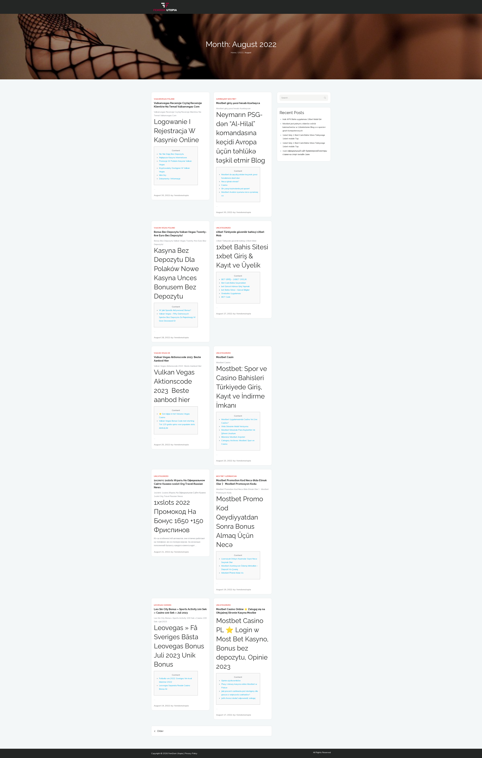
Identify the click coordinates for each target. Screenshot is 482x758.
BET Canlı (225, 297)
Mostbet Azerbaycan (226, 476)
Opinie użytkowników (231, 680)
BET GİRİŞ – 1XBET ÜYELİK (234, 279)
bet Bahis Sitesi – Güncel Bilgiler (235, 290)
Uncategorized (223, 228)
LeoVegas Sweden (162, 605)
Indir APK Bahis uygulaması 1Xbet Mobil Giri (302, 119)
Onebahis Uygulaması (231, 293)
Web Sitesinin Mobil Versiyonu (234, 426)
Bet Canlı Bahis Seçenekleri (233, 283)
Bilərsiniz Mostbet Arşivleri (233, 437)
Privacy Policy (191, 753)
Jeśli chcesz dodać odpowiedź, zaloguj (238, 698)
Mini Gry (162, 175)
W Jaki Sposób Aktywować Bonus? (175, 310)
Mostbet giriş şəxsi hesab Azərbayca (238, 103)
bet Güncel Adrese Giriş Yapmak (235, 286)
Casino (224, 185)
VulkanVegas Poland (164, 99)
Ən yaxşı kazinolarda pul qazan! (235, 188)
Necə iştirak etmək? (230, 181)
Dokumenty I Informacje (169, 178)
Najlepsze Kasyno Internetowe (173, 157)
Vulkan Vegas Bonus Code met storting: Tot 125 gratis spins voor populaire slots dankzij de (177, 424)
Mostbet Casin (224, 357)
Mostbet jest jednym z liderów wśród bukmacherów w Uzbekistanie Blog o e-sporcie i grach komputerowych (304, 127)
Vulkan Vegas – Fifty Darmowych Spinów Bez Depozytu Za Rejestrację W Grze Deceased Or (177, 317)
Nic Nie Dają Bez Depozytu (171, 154)
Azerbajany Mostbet (226, 99)
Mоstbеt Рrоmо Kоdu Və (232, 573)
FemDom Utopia (175, 753)
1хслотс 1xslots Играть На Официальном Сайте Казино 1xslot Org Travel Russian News (179, 484)
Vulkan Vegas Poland (164, 228)
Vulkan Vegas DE (162, 353)
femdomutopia (181, 195)
